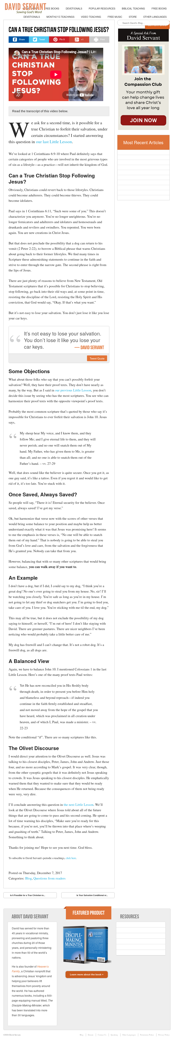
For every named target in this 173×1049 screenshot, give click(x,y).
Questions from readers (49, 878)
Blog (28, 878)
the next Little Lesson (78, 804)
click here (71, 858)
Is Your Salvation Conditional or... (95, 896)
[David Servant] (27, 8)
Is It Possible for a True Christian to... (25, 896)
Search (120, 22)
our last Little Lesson (54, 141)
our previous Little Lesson (73, 390)
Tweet (97, 358)
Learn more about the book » (86, 974)
